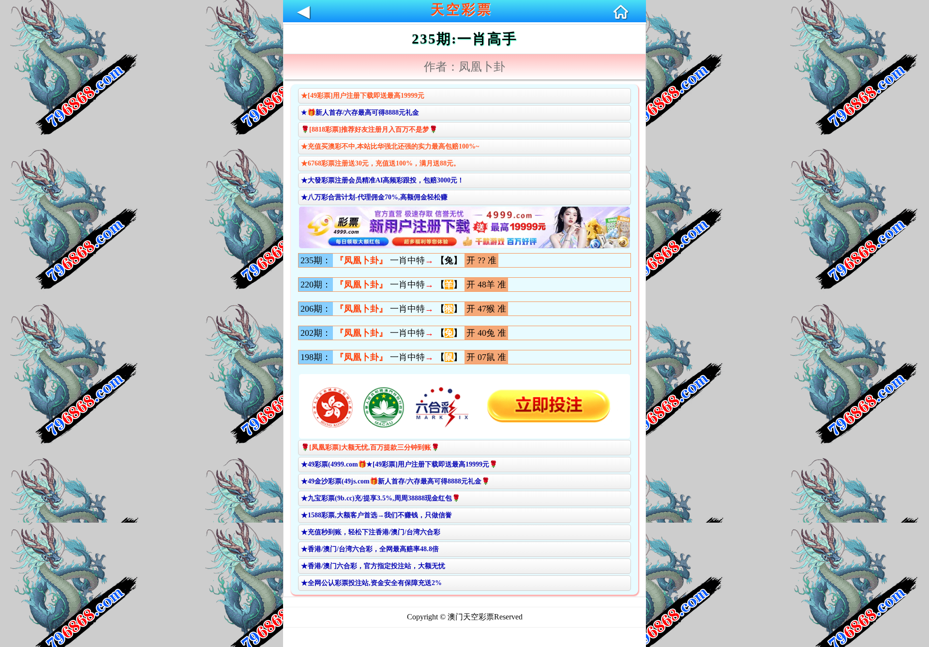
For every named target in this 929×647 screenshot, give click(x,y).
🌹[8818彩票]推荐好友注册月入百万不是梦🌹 (369, 129)
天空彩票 (462, 9)
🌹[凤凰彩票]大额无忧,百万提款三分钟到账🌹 (370, 447)
